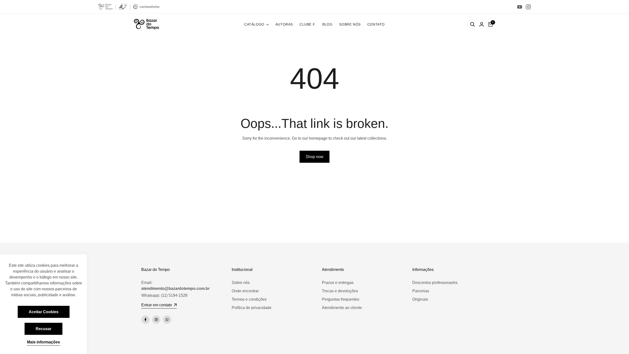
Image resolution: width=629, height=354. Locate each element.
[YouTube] (519, 6)
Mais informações (43, 342)
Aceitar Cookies (43, 312)
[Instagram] (528, 6)
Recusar (43, 329)
